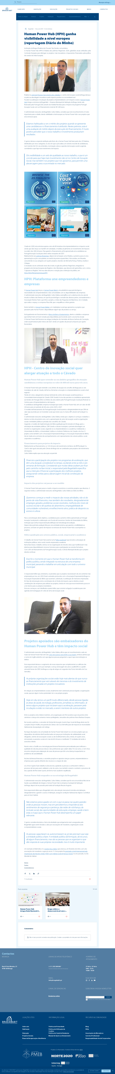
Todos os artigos (23, 16)
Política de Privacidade (68, 1071)
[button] (95, 16)
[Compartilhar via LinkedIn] (34, 873)
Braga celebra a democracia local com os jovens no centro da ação (57, 910)
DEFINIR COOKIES (94, 1071)
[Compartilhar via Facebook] (25, 873)
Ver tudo (95, 889)
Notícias (33, 16)
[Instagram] (86, 980)
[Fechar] (113, 1071)
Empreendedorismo (75, 16)
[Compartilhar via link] (38, 873)
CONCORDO (106, 1071)
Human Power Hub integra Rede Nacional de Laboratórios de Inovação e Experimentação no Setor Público (30, 910)
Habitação (51, 16)
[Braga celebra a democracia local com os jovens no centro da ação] (57, 899)
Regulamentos (61, 16)
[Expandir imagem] (40, 188)
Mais (85, 16)
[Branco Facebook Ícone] (89, 980)
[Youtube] (95, 980)
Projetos (41, 16)
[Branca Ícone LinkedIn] (92, 980)
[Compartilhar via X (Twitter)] (29, 873)
